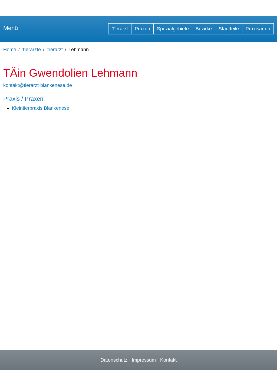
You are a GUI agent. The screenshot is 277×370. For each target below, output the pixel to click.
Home (9, 49)
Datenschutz (113, 360)
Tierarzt (120, 28)
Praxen (142, 28)
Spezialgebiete (173, 28)
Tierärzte (31, 49)
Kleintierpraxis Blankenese (40, 108)
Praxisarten (258, 28)
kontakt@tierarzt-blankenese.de (37, 85)
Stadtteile (229, 28)
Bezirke (204, 28)
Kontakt (168, 360)
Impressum (144, 360)
